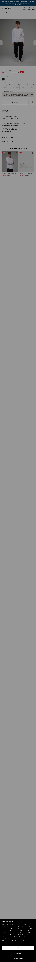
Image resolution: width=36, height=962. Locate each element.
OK (18, 948)
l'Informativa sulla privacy (22, 940)
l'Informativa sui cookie (8, 940)
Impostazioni (18, 953)
